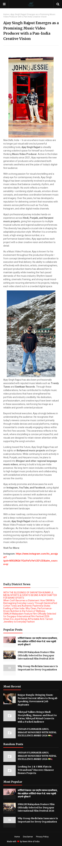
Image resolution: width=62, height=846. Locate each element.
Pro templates (48, 841)
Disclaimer (28, 837)
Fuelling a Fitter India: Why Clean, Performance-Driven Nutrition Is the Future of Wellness (27, 609)
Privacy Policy (42, 837)
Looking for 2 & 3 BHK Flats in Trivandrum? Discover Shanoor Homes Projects (36, 770)
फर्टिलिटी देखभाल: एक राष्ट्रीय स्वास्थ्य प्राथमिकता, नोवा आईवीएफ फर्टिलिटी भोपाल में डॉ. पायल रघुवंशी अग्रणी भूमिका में (38, 641)
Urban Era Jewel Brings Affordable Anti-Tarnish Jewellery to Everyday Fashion (28, 620)
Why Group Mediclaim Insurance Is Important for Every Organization (38, 668)
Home (6, 14)
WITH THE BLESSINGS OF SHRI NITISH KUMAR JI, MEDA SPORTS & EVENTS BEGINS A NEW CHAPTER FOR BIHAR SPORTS (30, 595)
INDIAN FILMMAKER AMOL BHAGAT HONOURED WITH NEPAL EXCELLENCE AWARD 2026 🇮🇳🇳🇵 (37, 732)
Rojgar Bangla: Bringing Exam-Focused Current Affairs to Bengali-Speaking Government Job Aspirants (38, 700)
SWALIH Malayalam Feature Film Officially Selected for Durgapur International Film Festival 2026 (29, 615)
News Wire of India (31, 841)
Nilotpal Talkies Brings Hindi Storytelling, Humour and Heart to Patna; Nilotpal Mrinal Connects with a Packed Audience (37, 717)
